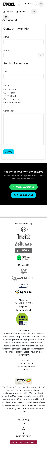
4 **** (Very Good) (13, 99)
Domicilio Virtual (23, 310)
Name (6, 36)
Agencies (23, 11)
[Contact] (34, 11)
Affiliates (25, 360)
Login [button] (8, 11)
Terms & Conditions (25, 363)
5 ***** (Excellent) (13, 102)
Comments (8, 110)
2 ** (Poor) (10, 92)
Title (5, 71)
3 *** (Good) (10, 96)
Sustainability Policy (25, 366)
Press (25, 369)
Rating (6, 85)
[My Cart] (6, 17)
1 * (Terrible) (10, 89)
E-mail (6, 50)
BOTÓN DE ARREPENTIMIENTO (23, 442)
